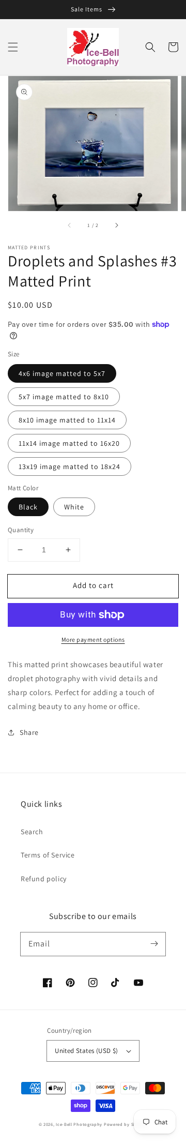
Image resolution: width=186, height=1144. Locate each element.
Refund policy (44, 878)
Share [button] (29, 732)
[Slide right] (116, 225)
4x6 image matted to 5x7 (62, 373)
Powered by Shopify (126, 1124)
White (74, 506)
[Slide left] (69, 225)
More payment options (93, 639)
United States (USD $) (86, 1050)
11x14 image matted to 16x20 (69, 443)
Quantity (21, 529)
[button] (13, 47)
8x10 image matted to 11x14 (67, 420)
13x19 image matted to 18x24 (69, 466)
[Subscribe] (154, 943)
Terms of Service (48, 855)
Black (28, 506)
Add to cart (93, 585)
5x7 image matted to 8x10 (64, 396)
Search (32, 831)
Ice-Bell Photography (79, 1124)
